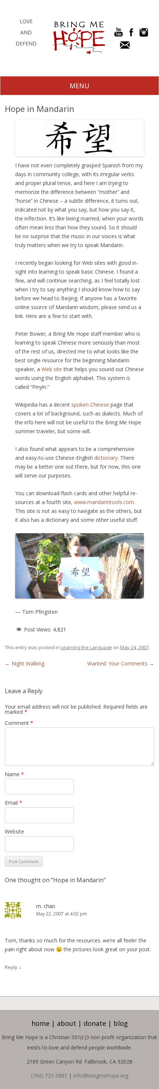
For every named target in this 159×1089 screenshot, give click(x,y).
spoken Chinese (90, 404)
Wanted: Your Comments (120, 663)
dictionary (106, 457)
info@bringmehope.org (100, 1075)
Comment (19, 722)
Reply (11, 967)
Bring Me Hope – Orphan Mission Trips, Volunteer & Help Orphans (79, 38)
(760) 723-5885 (49, 1075)
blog (121, 1023)
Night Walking (24, 663)
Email (13, 802)
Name (14, 774)
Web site (51, 369)
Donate (95, 1023)
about (66, 1023)
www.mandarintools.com (104, 502)
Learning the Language (86, 647)
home (40, 1023)
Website (14, 831)
